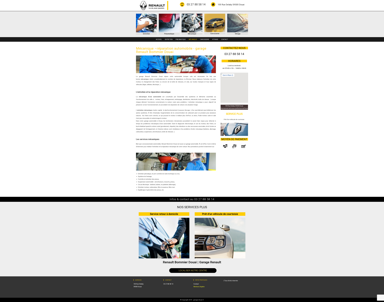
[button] (192, 270)
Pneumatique (169, 34)
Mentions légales (199, 287)
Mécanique (192, 34)
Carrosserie (214, 34)
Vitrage (237, 34)
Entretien (146, 34)
